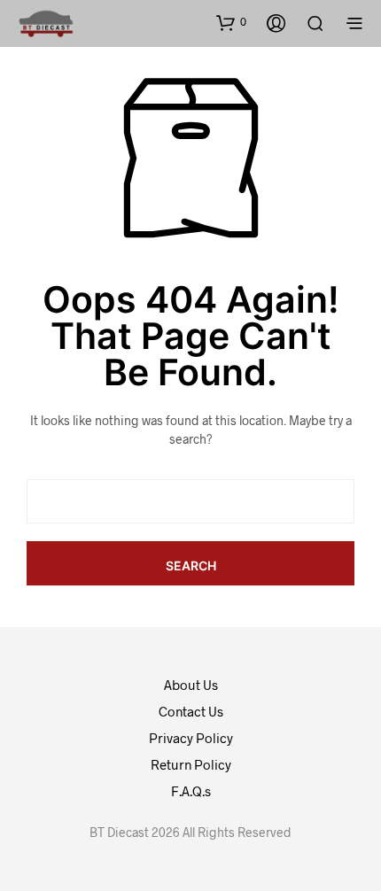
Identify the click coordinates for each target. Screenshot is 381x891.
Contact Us (191, 711)
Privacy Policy (191, 738)
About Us (191, 685)
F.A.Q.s (191, 791)
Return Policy (191, 764)
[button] (231, 22)
